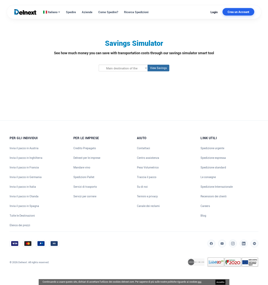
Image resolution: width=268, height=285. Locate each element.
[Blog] (254, 243)
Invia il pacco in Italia (23, 186)
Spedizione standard (213, 167)
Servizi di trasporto (85, 186)
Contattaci (143, 148)
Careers (205, 206)
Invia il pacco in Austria (24, 148)
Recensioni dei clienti (214, 196)
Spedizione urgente (212, 148)
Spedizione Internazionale (217, 186)
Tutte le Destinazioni (22, 215)
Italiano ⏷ (53, 12)
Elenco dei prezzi (20, 225)
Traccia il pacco (146, 177)
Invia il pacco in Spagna (24, 206)
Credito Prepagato (84, 148)
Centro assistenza (148, 157)
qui (199, 281)
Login (214, 12)
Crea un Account (238, 12)
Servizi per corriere (84, 196)
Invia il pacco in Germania (26, 177)
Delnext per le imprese (86, 157)
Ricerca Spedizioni (136, 12)
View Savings (158, 68)
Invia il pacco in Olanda (24, 196)
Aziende (87, 12)
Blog (203, 215)
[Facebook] (211, 243)
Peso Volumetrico (148, 167)
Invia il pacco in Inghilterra (26, 157)
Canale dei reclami (148, 206)
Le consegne (208, 177)
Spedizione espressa (213, 157)
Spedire (71, 12)
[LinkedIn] (244, 243)
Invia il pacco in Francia (24, 167)
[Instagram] (233, 243)
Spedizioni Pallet (83, 177)
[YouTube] (222, 243)
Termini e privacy (147, 196)
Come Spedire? (108, 12)
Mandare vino (81, 167)
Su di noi (142, 186)
